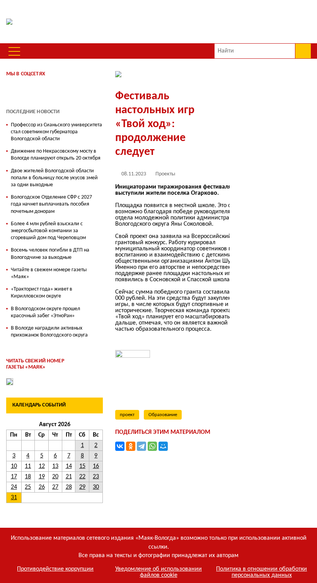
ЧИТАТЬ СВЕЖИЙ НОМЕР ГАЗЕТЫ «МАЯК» (35, 364)
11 (28, 466)
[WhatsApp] (152, 446)
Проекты (165, 174)
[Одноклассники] (130, 446)
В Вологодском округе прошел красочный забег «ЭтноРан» (45, 312)
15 (82, 466)
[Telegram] (141, 446)
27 (55, 487)
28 (69, 487)
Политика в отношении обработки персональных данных (261, 572)
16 (96, 466)
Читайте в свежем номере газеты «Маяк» (49, 273)
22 (82, 477)
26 (42, 487)
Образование (162, 414)
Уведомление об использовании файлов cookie (158, 572)
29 (82, 487)
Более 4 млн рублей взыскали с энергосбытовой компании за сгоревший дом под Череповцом (48, 231)
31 (14, 498)
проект (127, 414)
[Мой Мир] (163, 446)
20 (55, 477)
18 (28, 477)
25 (28, 487)
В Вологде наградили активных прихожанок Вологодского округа (49, 331)
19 (42, 477)
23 (96, 477)
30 (96, 487)
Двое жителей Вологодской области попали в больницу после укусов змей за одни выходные (54, 178)
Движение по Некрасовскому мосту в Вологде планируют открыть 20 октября (56, 154)
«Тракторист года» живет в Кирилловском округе (41, 292)
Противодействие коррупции (55, 569)
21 (69, 477)
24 (14, 487)
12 (42, 466)
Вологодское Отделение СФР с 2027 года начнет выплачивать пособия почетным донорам (51, 204)
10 (14, 466)
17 (14, 477)
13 (55, 466)
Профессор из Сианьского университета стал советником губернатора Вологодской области (56, 132)
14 (69, 466)
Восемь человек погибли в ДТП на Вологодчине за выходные (50, 253)
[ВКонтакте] (119, 446)
